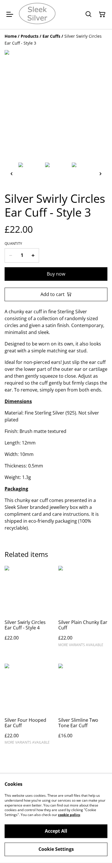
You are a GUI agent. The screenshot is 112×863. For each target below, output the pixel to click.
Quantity (13, 244)
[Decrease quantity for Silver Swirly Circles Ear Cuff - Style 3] (10, 255)
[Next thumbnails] (100, 174)
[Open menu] (10, 14)
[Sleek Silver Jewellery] (37, 14)
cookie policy (69, 814)
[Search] (88, 14)
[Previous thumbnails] (11, 174)
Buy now (56, 274)
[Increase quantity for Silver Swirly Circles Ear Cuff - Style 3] (33, 255)
